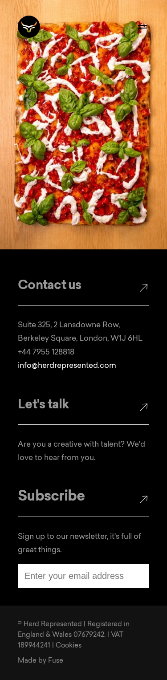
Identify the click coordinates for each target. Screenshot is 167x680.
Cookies (68, 646)
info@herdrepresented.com (67, 366)
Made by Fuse (40, 661)
